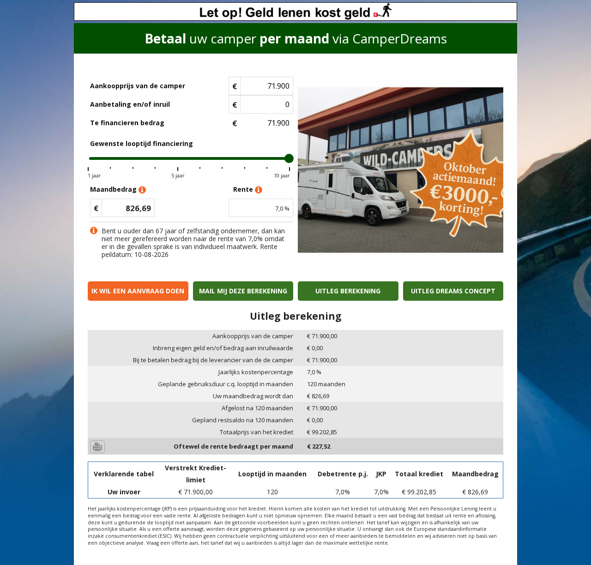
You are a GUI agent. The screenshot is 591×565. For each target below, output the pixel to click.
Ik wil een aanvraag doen (137, 290)
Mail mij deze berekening (243, 290)
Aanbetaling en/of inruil (130, 104)
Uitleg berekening (347, 290)
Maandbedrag (114, 189)
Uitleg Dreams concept (453, 290)
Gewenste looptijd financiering (141, 143)
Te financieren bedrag (127, 122)
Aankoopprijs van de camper (137, 85)
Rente (244, 189)
